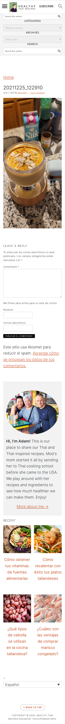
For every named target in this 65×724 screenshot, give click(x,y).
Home (8, 77)
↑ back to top (32, 707)
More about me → (33, 506)
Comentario (11, 266)
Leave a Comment (38, 92)
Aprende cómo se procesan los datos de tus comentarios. (31, 359)
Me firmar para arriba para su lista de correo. (30, 303)
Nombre (8, 309)
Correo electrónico (14, 322)
